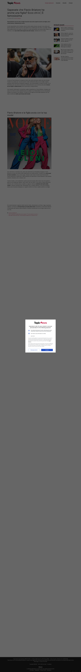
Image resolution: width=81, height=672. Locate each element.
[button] (40, 336)
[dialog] (40, 336)
